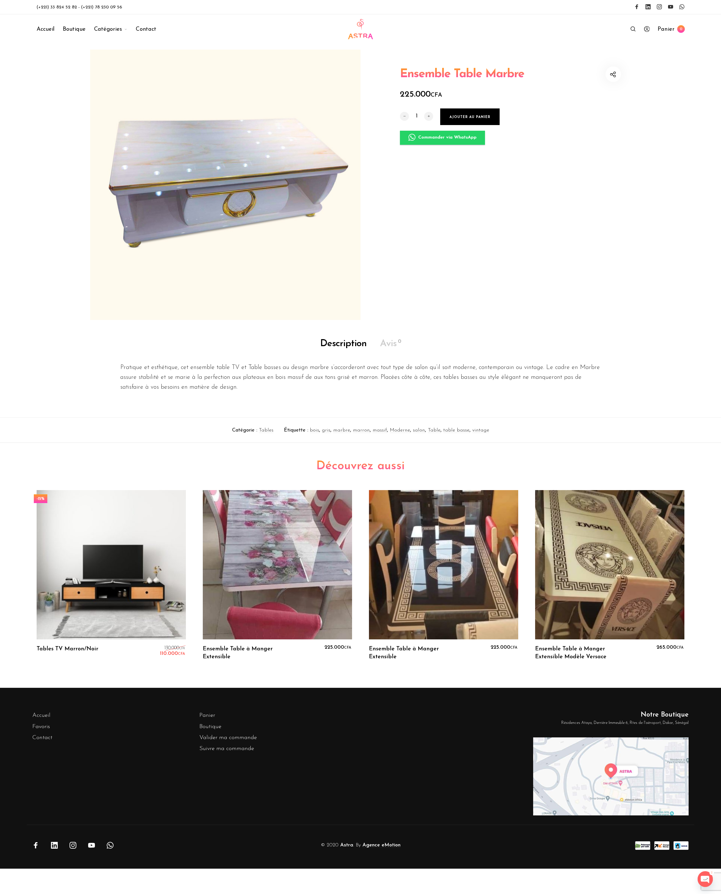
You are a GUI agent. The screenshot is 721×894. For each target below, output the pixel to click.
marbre (341, 430)
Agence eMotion (381, 845)
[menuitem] (50, 29)
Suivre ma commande (226, 748)
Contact (42, 737)
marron (361, 430)
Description (343, 344)
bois (314, 430)
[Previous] (53, 579)
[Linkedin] (648, 6)
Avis (390, 344)
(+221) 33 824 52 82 (57, 7)
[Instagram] (659, 6)
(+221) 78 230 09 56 (101, 7)
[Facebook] (636, 6)
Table (434, 430)
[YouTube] (670, 6)
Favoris (41, 727)
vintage (480, 430)
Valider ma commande (228, 737)
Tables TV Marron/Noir (67, 649)
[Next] (667, 579)
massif (380, 430)
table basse (456, 430)
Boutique (210, 727)
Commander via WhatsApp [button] (447, 137)
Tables (266, 430)
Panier (207, 715)
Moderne (400, 430)
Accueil (41, 715)
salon (419, 430)
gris (326, 430)
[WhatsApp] (681, 6)
